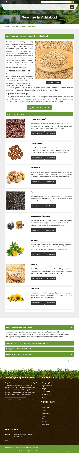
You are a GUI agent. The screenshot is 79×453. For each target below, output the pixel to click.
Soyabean (35, 264)
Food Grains (45, 407)
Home (7, 27)
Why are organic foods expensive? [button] (19, 354)
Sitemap (44, 397)
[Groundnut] (15, 176)
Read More (36, 133)
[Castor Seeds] (15, 152)
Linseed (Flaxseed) (38, 119)
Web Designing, (45, 451)
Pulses (43, 410)
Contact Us (45, 391)
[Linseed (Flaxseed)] (15, 128)
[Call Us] (7, 1)
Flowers (44, 422)
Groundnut (35, 168)
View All (70, 361)
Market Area (45, 394)
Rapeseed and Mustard (40, 216)
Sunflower (35, 289)
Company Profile (47, 383)
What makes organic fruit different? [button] (20, 327)
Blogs (43, 389)
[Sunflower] (15, 297)
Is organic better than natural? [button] (18, 349)
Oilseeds (14, 27)
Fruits (43, 416)
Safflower (35, 240)
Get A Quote (54, 82)
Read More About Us (15, 399)
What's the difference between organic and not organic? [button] (28, 343)
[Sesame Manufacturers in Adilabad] (54, 60)
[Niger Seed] (15, 201)
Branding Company (68, 451)
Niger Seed (35, 192)
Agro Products (46, 386)
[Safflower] (15, 249)
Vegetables (45, 413)
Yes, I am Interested (41, 108)
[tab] (39, 327)
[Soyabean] (15, 273)
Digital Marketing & (56, 451)
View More (45, 425)
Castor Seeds (36, 143)
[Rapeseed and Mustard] (15, 225)
